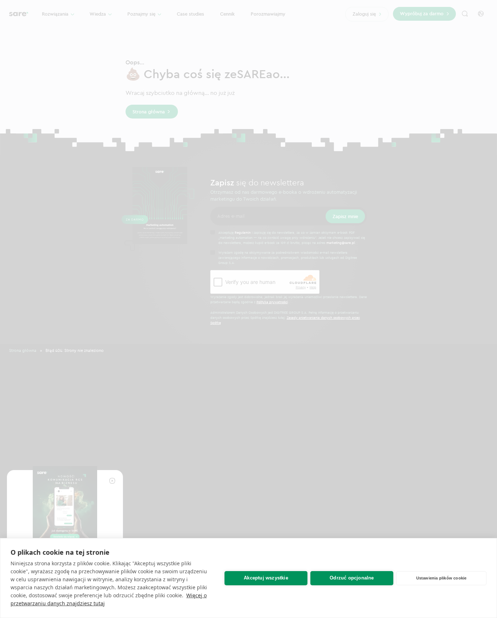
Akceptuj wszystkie (266, 578)
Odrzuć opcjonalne (352, 578)
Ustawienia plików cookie (441, 578)
